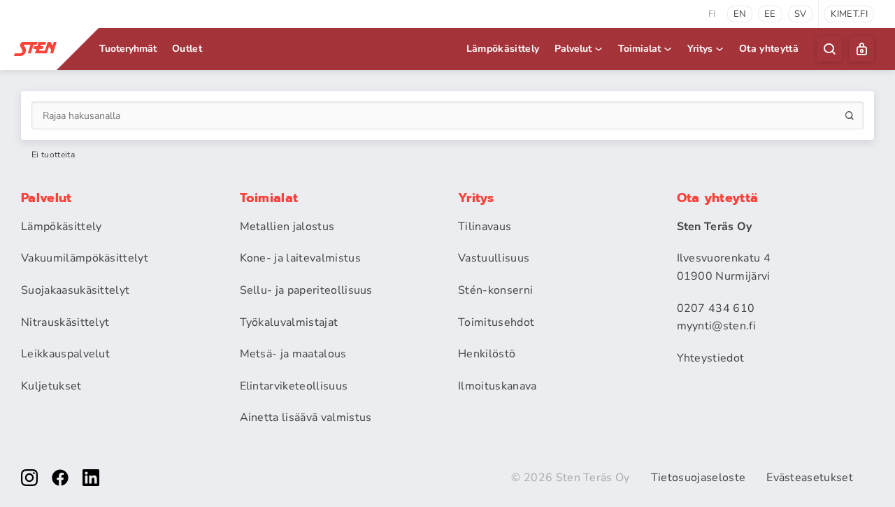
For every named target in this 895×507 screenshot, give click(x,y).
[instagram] (29, 477)
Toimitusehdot (496, 322)
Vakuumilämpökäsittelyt (84, 258)
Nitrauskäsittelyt (65, 322)
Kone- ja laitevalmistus (300, 258)
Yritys (700, 48)
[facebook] (60, 477)
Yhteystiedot (711, 358)
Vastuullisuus (493, 258)
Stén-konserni (495, 290)
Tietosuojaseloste (698, 477)
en (740, 14)
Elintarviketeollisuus (294, 386)
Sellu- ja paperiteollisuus (306, 290)
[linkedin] (91, 477)
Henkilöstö (486, 354)
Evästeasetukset (809, 477)
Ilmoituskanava (497, 386)
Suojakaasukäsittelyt (75, 290)
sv (800, 14)
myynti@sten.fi (716, 326)
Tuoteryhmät (128, 48)
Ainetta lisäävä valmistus (306, 417)
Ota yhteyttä (769, 48)
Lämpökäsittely (502, 48)
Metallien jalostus (287, 226)
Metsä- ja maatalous (293, 354)
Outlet (187, 48)
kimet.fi (849, 14)
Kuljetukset (51, 386)
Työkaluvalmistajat (289, 322)
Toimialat (639, 48)
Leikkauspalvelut (65, 354)
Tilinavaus (484, 226)
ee (770, 14)
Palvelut (573, 48)
